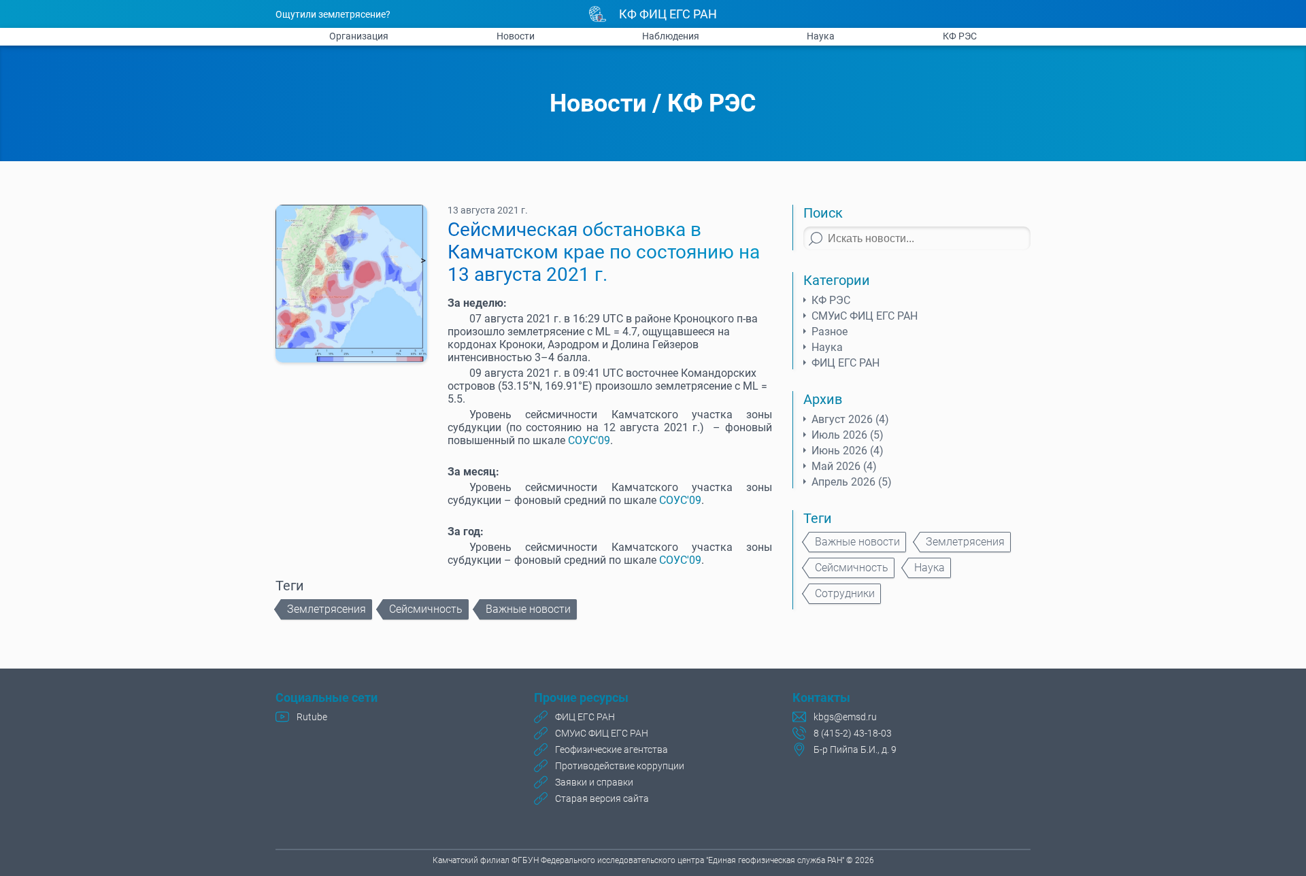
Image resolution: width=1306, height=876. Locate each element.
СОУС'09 (589, 440)
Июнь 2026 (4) (847, 450)
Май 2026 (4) (844, 466)
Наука (821, 36)
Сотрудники (845, 593)
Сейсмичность (426, 609)
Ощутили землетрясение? (332, 14)
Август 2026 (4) (850, 419)
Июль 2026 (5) (847, 434)
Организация (358, 36)
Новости (516, 36)
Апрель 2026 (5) (851, 481)
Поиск (823, 213)
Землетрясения (326, 609)
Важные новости (528, 609)
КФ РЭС (960, 36)
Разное (829, 331)
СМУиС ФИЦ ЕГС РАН (864, 315)
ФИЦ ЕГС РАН (845, 362)
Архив (822, 399)
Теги (817, 518)
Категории (836, 280)
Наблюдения (670, 36)
